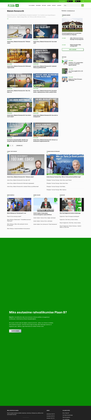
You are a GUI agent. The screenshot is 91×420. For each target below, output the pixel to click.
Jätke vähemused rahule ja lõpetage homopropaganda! (76, 38)
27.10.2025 (9, 39)
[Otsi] (82, 5)
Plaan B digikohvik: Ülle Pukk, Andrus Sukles (70, 222)
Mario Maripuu (10, 195)
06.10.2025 (9, 64)
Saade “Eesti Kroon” (12, 151)
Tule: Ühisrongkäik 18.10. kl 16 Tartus (75, 71)
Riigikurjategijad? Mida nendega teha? (75, 45)
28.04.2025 (35, 113)
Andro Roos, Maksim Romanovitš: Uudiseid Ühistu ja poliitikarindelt (44, 67)
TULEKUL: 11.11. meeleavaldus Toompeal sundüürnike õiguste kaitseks (75, 64)
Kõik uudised (72, 49)
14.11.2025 (64, 38)
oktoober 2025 (50, 418)
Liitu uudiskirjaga (66, 419)
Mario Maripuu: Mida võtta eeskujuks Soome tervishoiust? (17, 224)
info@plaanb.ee (71, 10)
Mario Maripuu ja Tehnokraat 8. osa (16, 213)
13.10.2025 (35, 39)
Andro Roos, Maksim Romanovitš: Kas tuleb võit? (45, 42)
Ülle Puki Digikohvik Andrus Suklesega (70, 213)
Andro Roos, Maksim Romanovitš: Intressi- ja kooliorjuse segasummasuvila (45, 140)
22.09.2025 (9, 88)
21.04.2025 (9, 137)
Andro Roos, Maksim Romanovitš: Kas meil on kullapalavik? (45, 116)
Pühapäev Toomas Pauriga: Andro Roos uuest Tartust (59, 180)
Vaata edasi (15, 331)
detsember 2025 (50, 413)
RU (83, 1)
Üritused (64, 57)
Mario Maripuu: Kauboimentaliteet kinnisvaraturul (18, 228)
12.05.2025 (9, 113)
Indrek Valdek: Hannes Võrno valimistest (42, 221)
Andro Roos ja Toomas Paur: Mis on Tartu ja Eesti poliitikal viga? (64, 177)
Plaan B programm (66, 417)
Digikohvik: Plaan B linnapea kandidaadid (75, 80)
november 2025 (50, 416)
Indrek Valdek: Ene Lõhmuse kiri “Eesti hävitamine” (45, 224)
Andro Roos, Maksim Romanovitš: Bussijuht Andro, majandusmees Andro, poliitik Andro (45, 91)
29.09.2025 (35, 64)
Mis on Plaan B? (66, 413)
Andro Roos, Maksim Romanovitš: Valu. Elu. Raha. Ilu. (18, 91)
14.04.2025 (35, 137)
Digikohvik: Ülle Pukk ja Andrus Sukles (69, 219)
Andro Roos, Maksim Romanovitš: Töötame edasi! (18, 42)
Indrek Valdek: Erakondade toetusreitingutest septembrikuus (42, 213)
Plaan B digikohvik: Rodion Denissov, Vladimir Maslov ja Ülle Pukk (70, 226)
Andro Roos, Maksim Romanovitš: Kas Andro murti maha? (19, 116)
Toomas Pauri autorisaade (53, 151)
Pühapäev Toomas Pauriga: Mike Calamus (56, 189)
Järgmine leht (19, 145)
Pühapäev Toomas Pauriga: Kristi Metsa (56, 186)
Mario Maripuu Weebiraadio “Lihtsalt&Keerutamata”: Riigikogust (19, 220)
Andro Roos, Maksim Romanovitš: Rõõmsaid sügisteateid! (19, 67)
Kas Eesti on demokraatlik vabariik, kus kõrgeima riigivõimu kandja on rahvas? (17, 140)
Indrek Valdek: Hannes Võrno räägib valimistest (44, 217)
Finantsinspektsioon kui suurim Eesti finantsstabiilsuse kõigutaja (71, 34)
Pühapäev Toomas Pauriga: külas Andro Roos (57, 183)
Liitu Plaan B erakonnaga (68, 415)
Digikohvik (62, 195)
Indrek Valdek (36, 195)
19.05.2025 (35, 88)
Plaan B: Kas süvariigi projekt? (14, 216)
